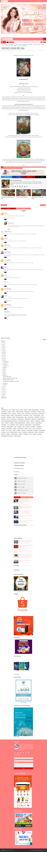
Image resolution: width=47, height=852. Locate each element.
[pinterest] (36, 1)
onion (39, 44)
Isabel (5, 213)
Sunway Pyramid (41, 419)
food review (38, 428)
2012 (3, 389)
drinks (14, 428)
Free (10, 413)
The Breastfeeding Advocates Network (9, 421)
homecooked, (30, 50)
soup (12, 45)
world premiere (17, 436)
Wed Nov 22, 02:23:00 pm (8, 268)
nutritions (35, 44)
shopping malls (14, 434)
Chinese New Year (19, 411)
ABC (5, 44)
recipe (2, 45)
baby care (22, 424)
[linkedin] (42, 1)
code (24, 426)
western (39, 434)
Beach (17, 409)
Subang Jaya (33, 419)
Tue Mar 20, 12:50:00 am (8, 312)
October (4, 364)
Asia (10, 409)
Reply (5, 219)
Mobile (12, 415)
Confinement (33, 411)
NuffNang (9, 417)
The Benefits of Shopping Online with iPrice (11, 381)
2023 (3, 347)
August (4, 367)
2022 (3, 349)
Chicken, (19, 50)
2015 (3, 359)
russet (6, 45)
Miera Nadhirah (7, 304)
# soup (16, 168)
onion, (41, 50)
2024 (3, 346)
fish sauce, (23, 50)
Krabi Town (28, 413)
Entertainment (4, 413)
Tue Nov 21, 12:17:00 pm (8, 239)
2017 (3, 356)
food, (26, 50)
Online (13, 417)
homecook (24, 430)
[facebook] (30, 1)
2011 (3, 391)
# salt (13, 168)
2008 (3, 396)
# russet (9, 168)
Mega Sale (3, 415)
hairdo (14, 430)
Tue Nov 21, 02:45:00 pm (8, 246)
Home (2, 44)
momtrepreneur (14, 432)
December (5, 361)
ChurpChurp (26, 411)
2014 (3, 386)
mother (19, 432)
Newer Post (4, 205)
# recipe (5, 168)
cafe (15, 426)
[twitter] (34, 1)
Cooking (39, 411)
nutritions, (38, 50)
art (8, 424)
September (5, 365)
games (10, 430)
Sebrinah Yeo (11, 223)
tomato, (11, 51)
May (4, 372)
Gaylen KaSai (7, 245)
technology (26, 434)
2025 (3, 344)
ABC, (15, 50)
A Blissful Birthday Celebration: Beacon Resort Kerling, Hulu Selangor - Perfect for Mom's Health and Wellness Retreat (25, 555)
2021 (3, 350)
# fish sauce (18, 167)
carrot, (17, 50)
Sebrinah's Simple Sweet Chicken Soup (7, 198)
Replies (6, 221)
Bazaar (13, 409)
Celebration (3, 411)
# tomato (20, 168)
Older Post (43, 205)
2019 (3, 353)
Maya (5, 267)
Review (8, 419)
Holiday (19, 413)
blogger (8, 208)
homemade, (34, 50)
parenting (25, 432)
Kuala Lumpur (34, 413)
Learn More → (16, 751)
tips (31, 434)
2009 (3, 394)
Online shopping (19, 417)
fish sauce (16, 44)
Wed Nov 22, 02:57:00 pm (8, 276)
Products (3, 419)
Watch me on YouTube (21, 493)
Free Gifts (14, 413)
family (30, 428)
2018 (3, 355)
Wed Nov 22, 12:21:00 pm (8, 261)
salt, (7, 51)
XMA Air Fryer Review (7, 376)
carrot (8, 44)
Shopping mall (21, 419)
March (4, 375)
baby (17, 424)
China (13, 411)
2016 (3, 358)
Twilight (32, 421)
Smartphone (27, 419)
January (4, 384)
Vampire (43, 421)
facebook (23, 208)
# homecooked (27, 167)
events (26, 428)
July (4, 369)
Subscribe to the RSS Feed (22, 478)
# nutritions (39, 167)
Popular (23, 497)
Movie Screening (37, 415)
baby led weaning (36, 424)
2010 (3, 392)
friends (3, 430)
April (4, 373)
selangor (8, 434)
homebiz (18, 430)
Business (42, 409)
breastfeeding (10, 426)
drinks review (20, 428)
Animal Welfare (4, 409)
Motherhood (25, 415)
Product (42, 417)
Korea (23, 413)
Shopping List (13, 419)
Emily (5, 282)
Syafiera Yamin (7, 231)
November (5, 362)
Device (43, 411)
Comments (30, 497)
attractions (12, 424)
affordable (3, 424)
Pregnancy (37, 417)
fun (7, 430)
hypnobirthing (42, 430)
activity (28, 42)
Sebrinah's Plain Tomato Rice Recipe (37, 198)
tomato (15, 45)
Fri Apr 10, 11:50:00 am (11, 224)
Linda (5, 275)
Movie (31, 415)
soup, (9, 51)
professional (31, 432)
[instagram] (32, 1)
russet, (5, 51)
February (5, 383)
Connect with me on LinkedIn (22, 490)
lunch (8, 432)
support (20, 434)
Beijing (21, 409)
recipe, (2, 51)
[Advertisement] (23, 447)
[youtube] (38, 1)
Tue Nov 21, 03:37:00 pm (8, 253)
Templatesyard (10, 850)
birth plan (3, 426)
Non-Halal (3, 417)
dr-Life (5, 295)
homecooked (24, 44)
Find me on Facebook (21, 484)
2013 (3, 388)
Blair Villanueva (7, 288)
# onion (43, 167)
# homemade (33, 167)
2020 (3, 352)
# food (22, 167)
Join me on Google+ (21, 487)
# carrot (8, 167)
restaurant (41, 432)
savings (3, 434)
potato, (44, 50)
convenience (39, 426)
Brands (25, 409)
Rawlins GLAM (7, 252)
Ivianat (5, 238)
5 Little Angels (7, 260)
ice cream (3, 432)
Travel (28, 421)
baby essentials (28, 424)
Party (26, 417)
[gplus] (40, 1)
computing (33, 426)
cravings (3, 428)
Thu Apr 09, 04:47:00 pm (8, 214)
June (4, 370)
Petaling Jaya (31, 417)
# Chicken (13, 167)
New (42, 415)
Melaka (8, 415)
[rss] (44, 1)
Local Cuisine (41, 413)
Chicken (12, 44)
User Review (37, 421)
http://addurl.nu (16, 471)
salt (9, 45)
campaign (19, 426)
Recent (17, 497)
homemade (30, 44)
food (20, 44)
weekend (34, 434)
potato (42, 44)
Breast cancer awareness (34, 409)
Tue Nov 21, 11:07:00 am (8, 232)
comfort (28, 426)
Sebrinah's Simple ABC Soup (21, 197)
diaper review (9, 428)
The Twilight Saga (21, 421)
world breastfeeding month (7, 436)
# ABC (5, 167)
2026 (3, 342)
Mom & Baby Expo (18, 415)
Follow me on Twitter (21, 481)
